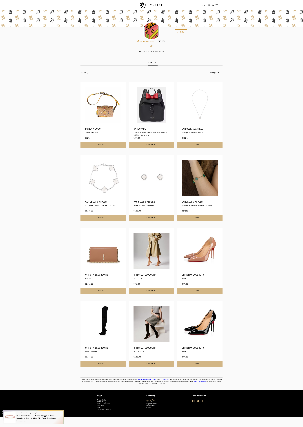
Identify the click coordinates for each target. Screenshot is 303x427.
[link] (151, 5)
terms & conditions (200, 382)
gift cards (166, 379)
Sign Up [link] (211, 5)
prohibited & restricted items (147, 379)
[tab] (153, 63)
